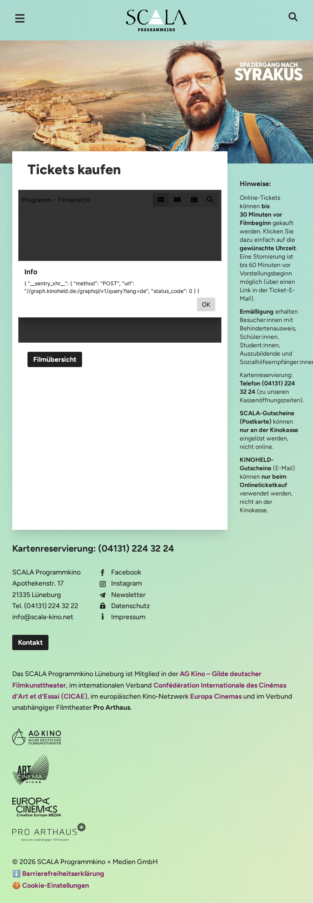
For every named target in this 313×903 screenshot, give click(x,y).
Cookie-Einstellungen (55, 885)
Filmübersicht (54, 359)
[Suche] (293, 16)
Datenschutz (130, 606)
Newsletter (128, 595)
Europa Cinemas (216, 696)
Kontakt (30, 642)
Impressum (128, 617)
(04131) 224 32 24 (136, 548)
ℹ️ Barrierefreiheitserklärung (58, 873)
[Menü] (19, 18)
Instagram (126, 583)
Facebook (126, 572)
